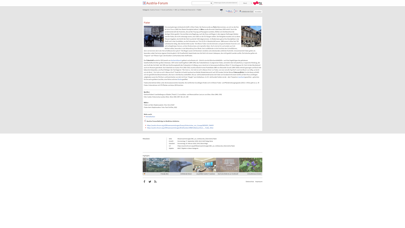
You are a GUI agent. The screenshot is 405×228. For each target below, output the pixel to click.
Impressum (258, 181)
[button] (228, 11)
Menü (245, 3)
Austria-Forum (157, 3)
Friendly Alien (165, 174)
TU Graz (257, 3)
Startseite (144, 3)
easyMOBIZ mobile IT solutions (205, 174)
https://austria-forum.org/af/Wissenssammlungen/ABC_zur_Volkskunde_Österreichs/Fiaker (206, 146)
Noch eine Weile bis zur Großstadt (228, 174)
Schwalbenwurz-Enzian (254, 174)
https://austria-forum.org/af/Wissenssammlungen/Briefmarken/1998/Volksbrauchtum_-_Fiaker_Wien (180, 128)
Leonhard (241, 77)
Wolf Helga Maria (207, 141)
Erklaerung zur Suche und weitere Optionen (225, 2)
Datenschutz (250, 181)
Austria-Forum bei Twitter (150, 181)
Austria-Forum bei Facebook (144, 181)
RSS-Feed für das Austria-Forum (155, 181)
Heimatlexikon (150, 117)
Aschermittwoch (176, 60)
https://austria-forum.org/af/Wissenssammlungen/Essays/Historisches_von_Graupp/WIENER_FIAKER (180, 125)
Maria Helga (204, 143)
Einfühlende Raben (186, 174)
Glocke (179, 79)
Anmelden (258, 12)
